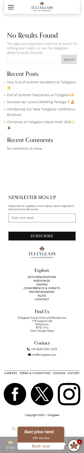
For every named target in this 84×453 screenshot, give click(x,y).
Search (69, 59)
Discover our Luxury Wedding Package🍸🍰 (40, 102)
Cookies (59, 373)
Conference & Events (42, 288)
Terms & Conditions (35, 373)
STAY (10, 448)
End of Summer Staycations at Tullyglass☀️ (40, 95)
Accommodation (42, 277)
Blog (42, 295)
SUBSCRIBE (42, 236)
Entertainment (42, 292)
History (74, 373)
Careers (10, 373)
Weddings (42, 281)
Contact (42, 299)
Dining (42, 284)
